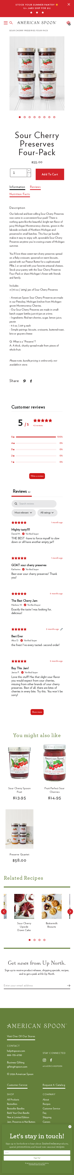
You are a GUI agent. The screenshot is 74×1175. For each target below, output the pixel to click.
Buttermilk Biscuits (52, 925)
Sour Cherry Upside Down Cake (24, 927)
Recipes (46, 1104)
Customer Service (51, 1108)
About (46, 1100)
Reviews (35, 186)
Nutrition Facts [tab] (19, 194)
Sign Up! (37, 1158)
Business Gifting (15, 1062)
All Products (13, 1100)
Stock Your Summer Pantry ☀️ (37, 6)
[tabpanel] (37, 609)
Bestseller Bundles (15, 1108)
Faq (44, 1113)
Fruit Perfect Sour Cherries (55, 790)
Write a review (37, 476)
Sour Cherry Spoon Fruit (19, 790)
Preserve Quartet (19, 854)
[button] (37, 437)
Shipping (47, 1117)
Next (70, 912)
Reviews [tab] (21, 491)
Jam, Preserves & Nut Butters (21, 1122)
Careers (46, 1122)
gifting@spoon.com (17, 1066)
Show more (37, 712)
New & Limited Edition (18, 1117)
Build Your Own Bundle (18, 1113)
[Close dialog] (70, 1126)
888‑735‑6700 (14, 1055)
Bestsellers (12, 1104)
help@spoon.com (16, 1051)
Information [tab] (17, 186)
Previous (4, 912)
